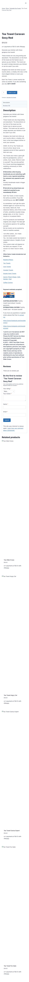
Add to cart (12, 92)
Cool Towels (7, 266)
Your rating (7, 388)
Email (5, 412)
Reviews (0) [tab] (6, 105)
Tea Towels (6, 263)
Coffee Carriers (8, 282)
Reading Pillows (8, 259)
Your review (7, 393)
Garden (5, 279)
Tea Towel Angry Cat (10, 695)
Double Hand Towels (9, 273)
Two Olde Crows (9, 560)
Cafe (18, 277)
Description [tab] (6, 102)
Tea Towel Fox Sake (10, 966)
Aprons (5, 277)
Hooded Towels (8, 270)
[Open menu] (25, 3)
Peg (10, 279)
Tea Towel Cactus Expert (12, 830)
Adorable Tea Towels (11, 97)
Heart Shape (12, 277)
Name (5, 404)
